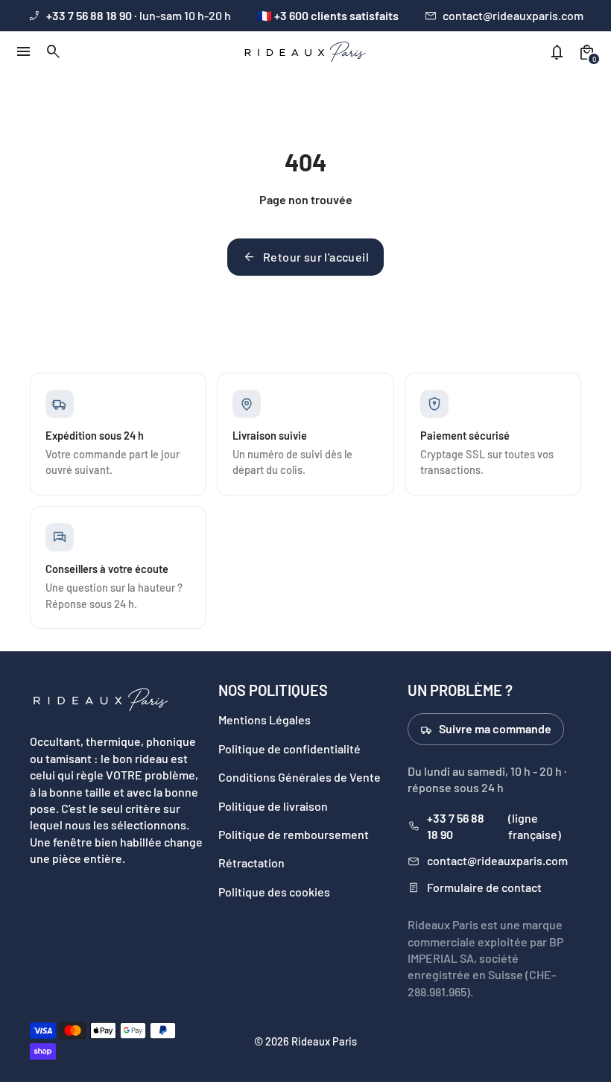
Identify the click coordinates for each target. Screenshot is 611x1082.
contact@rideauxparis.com (513, 15)
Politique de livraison (273, 806)
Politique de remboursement (293, 834)
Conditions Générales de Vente (299, 777)
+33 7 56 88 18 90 (455, 826)
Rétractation (251, 862)
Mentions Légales (264, 719)
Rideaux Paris (324, 1041)
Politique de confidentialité (289, 748)
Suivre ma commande (495, 728)
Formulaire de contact (484, 887)
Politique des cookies (274, 892)
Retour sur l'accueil (305, 257)
